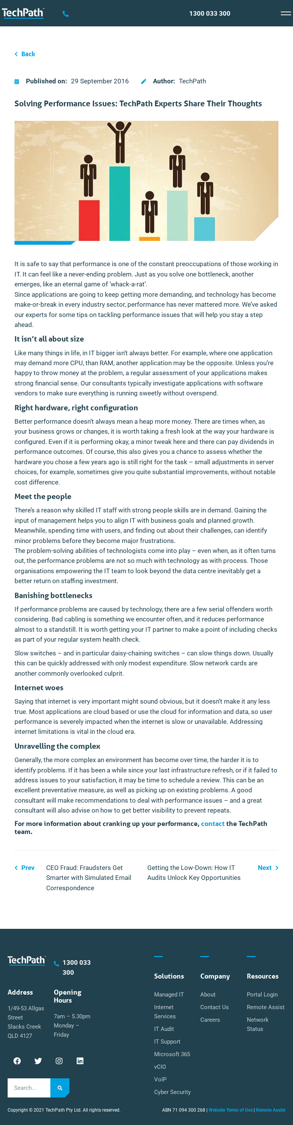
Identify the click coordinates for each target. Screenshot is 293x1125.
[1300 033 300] (66, 14)
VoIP (160, 1079)
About (208, 994)
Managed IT (169, 994)
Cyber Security (172, 1092)
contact (213, 823)
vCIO (160, 1066)
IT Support (167, 1041)
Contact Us (214, 1007)
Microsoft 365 (172, 1054)
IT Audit (164, 1029)
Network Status (258, 1024)
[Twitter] (38, 1061)
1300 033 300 (209, 13)
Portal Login (262, 994)
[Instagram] (59, 1061)
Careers (210, 1019)
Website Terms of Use (231, 1110)
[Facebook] (17, 1061)
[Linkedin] (80, 1061)
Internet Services (165, 1012)
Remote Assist (266, 1007)
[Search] (59, 1087)
